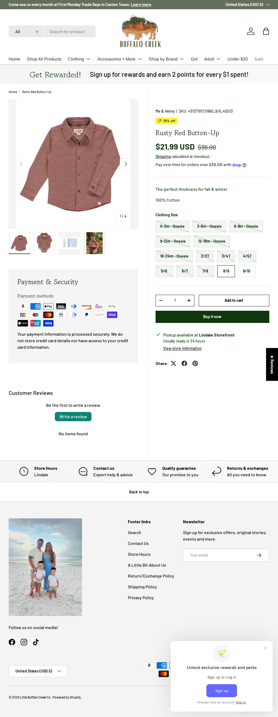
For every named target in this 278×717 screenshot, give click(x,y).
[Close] (213, 321)
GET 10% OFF (139, 380)
